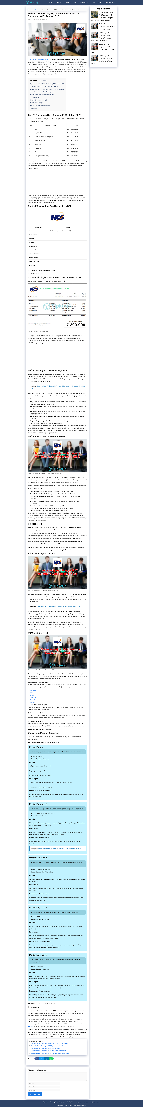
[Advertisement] (57, 182)
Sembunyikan (43, 81)
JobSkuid (33, 702)
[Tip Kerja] (32, 2)
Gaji (75, 2)
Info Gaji (35, 9)
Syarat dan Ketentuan (82, 1102)
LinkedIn (32, 695)
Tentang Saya (54, 1102)
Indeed (32, 693)
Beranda (45, 1102)
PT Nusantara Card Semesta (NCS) (39, 59)
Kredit (67, 2)
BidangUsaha (34, 700)
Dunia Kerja (84, 2)
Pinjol (59, 2)
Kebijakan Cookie (95, 1102)
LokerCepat (33, 697)
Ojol (50, 2)
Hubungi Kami (63, 1102)
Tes (94, 2)
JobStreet (33, 690)
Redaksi (71, 1102)
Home (30, 9)
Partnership (109, 2)
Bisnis (100, 2)
